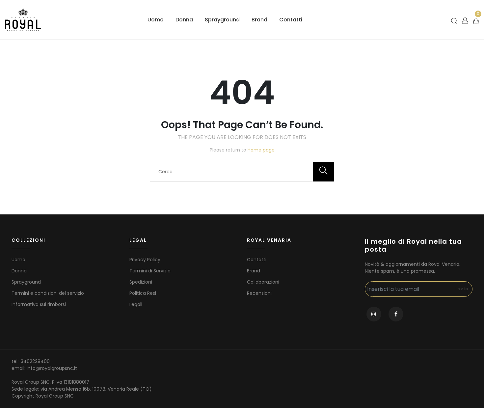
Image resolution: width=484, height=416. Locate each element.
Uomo (156, 19)
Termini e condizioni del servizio (48, 293)
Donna (184, 19)
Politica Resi (142, 293)
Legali (135, 304)
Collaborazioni (263, 282)
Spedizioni (140, 282)
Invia (462, 288)
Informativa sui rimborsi (39, 304)
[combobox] (242, 171)
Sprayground (222, 19)
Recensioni (259, 293)
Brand (259, 19)
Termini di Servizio (150, 270)
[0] (476, 20)
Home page (261, 150)
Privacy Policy (144, 259)
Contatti (290, 19)
